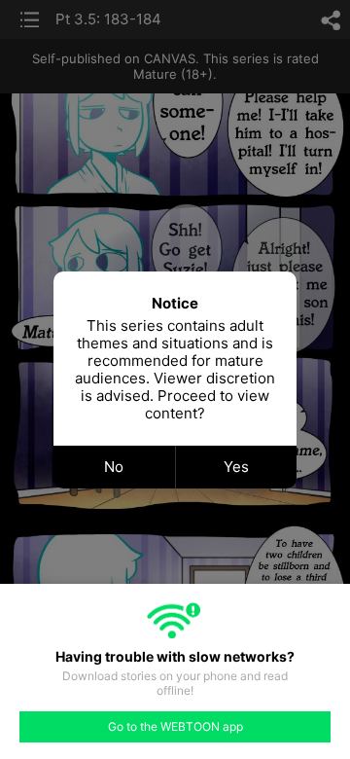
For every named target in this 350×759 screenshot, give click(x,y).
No (113, 466)
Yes (236, 466)
